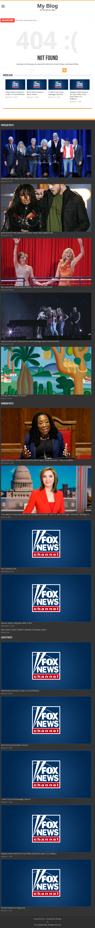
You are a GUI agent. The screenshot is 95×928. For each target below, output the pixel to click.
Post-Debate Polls (8, 569)
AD (44, 919)
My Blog (47, 6)
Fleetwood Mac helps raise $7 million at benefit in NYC (24, 178)
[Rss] (47, 921)
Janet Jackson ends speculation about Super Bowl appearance (27, 233)
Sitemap (58, 919)
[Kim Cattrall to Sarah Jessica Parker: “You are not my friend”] (46, 262)
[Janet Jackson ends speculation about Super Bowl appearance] (46, 208)
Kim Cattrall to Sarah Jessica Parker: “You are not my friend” (26, 287)
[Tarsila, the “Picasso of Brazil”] (46, 371)
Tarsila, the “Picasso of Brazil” (14, 396)
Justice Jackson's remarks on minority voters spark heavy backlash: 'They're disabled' (37, 460)
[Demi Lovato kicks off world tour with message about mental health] (46, 316)
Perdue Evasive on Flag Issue (13, 908)
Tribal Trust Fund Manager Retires (27, 20)
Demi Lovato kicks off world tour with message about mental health (30, 341)
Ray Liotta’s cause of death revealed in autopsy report (24, 630)
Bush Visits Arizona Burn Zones (35, 93)
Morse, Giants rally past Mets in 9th (16, 623)
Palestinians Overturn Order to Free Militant (14, 93)
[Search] (64, 70)
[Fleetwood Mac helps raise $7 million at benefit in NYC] (46, 153)
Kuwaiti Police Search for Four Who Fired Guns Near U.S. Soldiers (79, 95)
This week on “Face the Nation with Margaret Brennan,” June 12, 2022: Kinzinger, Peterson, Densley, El (45, 514)
